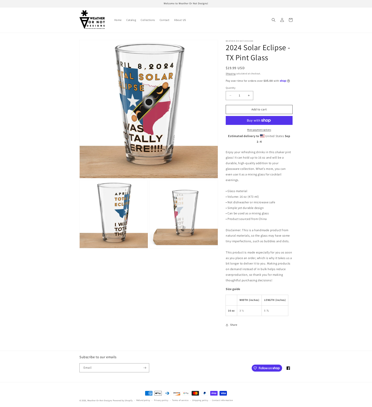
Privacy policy (161, 400)
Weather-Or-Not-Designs (99, 400)
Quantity (230, 87)
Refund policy (143, 400)
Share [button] (233, 324)
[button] (273, 20)
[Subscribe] (144, 367)
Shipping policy (200, 400)
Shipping (231, 73)
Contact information (222, 400)
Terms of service (180, 400)
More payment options (259, 129)
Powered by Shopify (123, 400)
